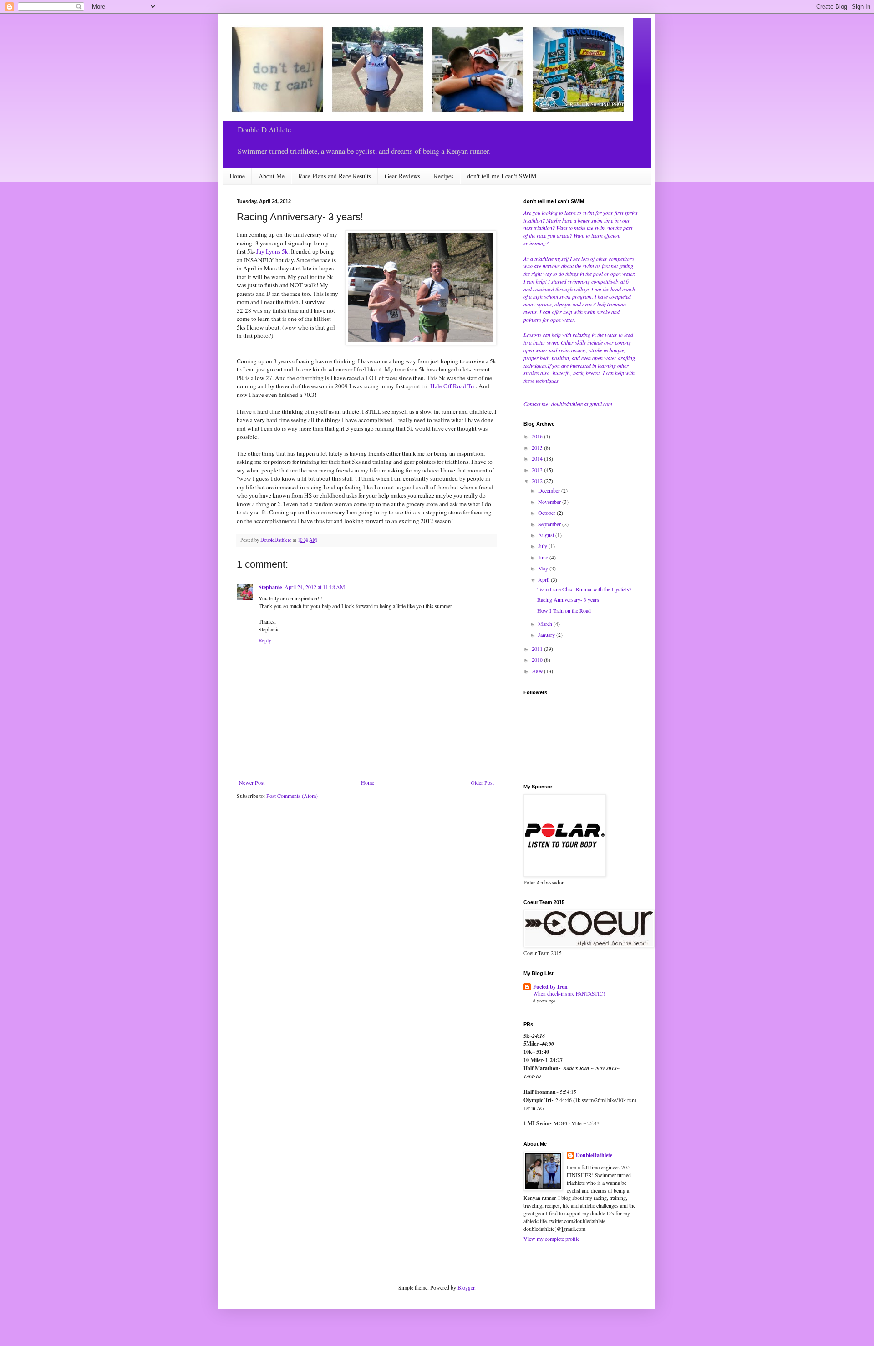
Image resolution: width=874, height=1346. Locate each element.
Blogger (465, 1287)
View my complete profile (551, 1238)
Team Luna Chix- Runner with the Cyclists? (584, 589)
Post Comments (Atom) (292, 795)
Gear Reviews (402, 176)
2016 (538, 436)
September (550, 524)
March (546, 623)
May (543, 568)
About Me (272, 176)
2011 (538, 648)
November (550, 501)
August (546, 534)
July (543, 545)
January (547, 634)
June (543, 557)
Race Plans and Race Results (334, 176)
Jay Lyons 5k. (273, 251)
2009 (538, 671)
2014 (538, 458)
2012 (538, 480)
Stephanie (270, 587)
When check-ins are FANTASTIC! (569, 993)
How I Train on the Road (564, 610)
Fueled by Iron (550, 986)
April (544, 579)
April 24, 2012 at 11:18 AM (315, 586)
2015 (538, 447)
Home (237, 176)
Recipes (443, 176)
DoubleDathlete (594, 1155)
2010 (538, 659)
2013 (538, 469)
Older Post (482, 782)
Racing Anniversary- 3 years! (569, 599)
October (547, 512)
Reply (265, 640)
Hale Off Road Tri (453, 386)
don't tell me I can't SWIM (501, 176)
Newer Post (251, 782)
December (549, 490)
